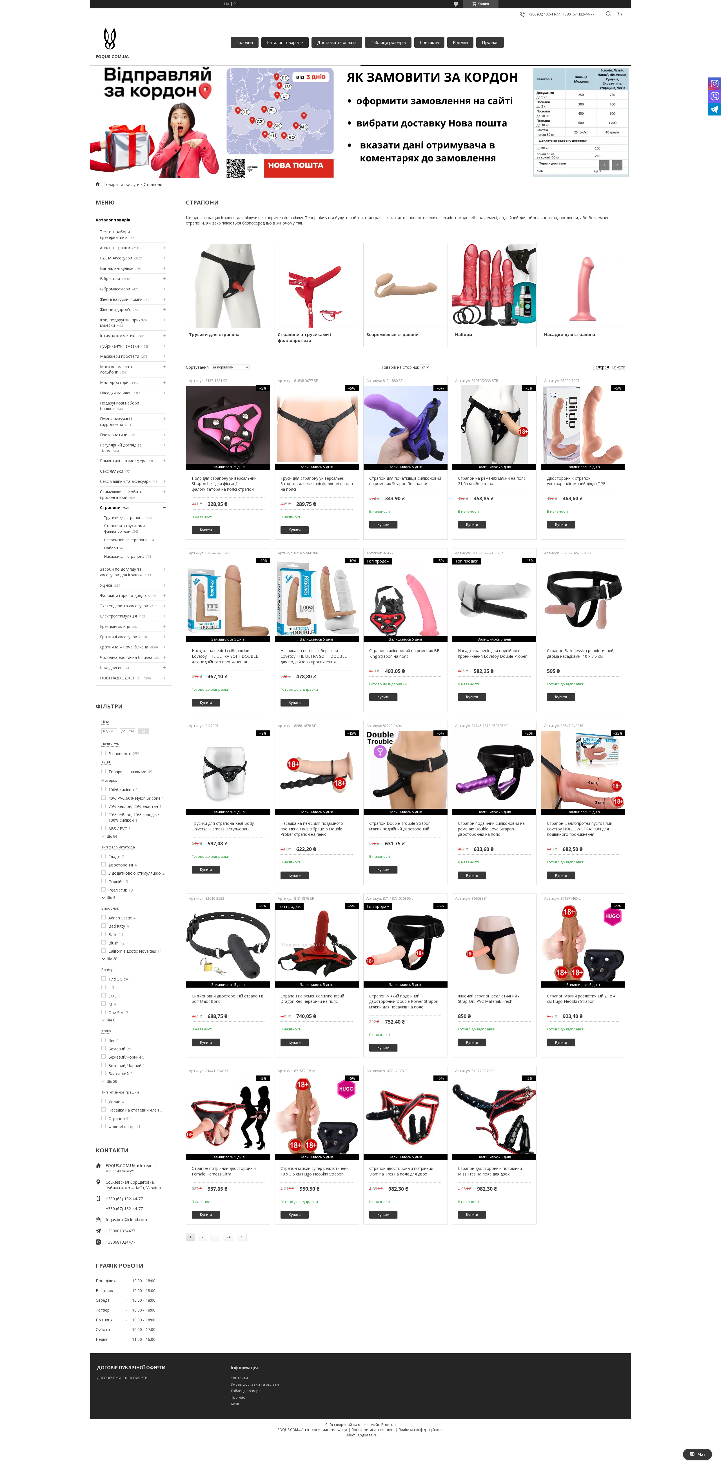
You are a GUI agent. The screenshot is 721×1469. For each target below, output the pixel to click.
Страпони (110, 507)
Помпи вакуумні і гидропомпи (116, 421)
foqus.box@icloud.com (126, 1219)
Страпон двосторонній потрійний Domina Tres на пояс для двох (401, 1171)
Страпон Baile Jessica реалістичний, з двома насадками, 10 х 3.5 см (582, 653)
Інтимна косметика (118, 335)
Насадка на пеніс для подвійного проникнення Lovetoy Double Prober (492, 653)
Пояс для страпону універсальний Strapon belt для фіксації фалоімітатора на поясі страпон (224, 483)
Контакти (429, 42)
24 (228, 1237)
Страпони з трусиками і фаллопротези (125, 528)
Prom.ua (388, 1424)
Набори (111, 547)
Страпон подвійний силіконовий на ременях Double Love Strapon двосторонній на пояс (491, 829)
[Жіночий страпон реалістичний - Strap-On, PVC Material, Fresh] (494, 945)
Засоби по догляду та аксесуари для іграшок (121, 571)
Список (618, 367)
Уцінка (106, 585)
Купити (206, 530)
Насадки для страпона (124, 556)
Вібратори (110, 278)
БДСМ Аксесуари (116, 258)
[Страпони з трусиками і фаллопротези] (317, 285)
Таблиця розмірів (388, 42)
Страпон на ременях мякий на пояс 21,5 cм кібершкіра (492, 480)
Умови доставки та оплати (255, 1384)
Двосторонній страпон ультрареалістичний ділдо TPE (576, 480)
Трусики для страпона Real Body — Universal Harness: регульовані (225, 826)
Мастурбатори (114, 382)
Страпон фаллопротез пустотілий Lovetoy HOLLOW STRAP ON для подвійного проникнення (579, 829)
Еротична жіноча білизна (124, 647)
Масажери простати (119, 356)
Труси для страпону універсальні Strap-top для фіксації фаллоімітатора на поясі (317, 483)
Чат (701, 1454)
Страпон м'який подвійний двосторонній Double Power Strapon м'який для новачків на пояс (403, 1001)
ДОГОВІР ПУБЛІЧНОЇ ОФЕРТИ (122, 1377)
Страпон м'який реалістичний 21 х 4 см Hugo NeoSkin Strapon (581, 998)
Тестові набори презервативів (115, 234)
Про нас (490, 42)
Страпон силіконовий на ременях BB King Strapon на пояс (404, 653)
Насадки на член (116, 392)
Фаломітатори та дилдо (123, 595)
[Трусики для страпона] (228, 285)
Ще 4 (111, 897)
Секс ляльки (111, 471)
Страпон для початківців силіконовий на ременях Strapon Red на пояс (405, 480)
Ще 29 (112, 1081)
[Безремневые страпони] (405, 285)
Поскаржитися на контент (373, 1429)
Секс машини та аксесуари (125, 481)
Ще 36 (112, 959)
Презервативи (113, 434)
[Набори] (494, 285)
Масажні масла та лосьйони (117, 369)
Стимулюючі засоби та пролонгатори (122, 494)
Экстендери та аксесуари (124, 605)
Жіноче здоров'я (115, 309)
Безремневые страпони (126, 539)
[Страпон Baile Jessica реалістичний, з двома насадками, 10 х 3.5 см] (583, 600)
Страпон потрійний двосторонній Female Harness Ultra (224, 1171)
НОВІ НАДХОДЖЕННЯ (121, 678)
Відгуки (460, 42)
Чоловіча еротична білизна (126, 657)
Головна (244, 42)
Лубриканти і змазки (119, 346)
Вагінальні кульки (116, 268)
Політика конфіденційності (421, 1429)
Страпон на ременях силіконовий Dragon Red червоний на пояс (312, 998)
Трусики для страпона (124, 517)
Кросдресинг (112, 667)
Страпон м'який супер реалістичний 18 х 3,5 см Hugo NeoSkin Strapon (315, 1171)
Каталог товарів (283, 42)
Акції (235, 1403)
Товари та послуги (121, 184)
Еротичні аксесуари (118, 636)
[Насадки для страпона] (583, 285)
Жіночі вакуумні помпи (121, 299)
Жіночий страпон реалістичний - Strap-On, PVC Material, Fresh (488, 998)
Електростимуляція (118, 616)
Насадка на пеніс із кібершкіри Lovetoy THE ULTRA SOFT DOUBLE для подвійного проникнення (225, 656)
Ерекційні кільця (115, 626)
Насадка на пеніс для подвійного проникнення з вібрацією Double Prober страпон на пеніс (312, 829)
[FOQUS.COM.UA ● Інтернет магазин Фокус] (110, 39)
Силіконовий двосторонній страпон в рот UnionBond (227, 998)
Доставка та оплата (337, 42)
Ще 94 (112, 836)
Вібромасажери (115, 289)
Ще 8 (111, 1020)
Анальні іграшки (115, 247)
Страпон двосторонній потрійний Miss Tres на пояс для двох (490, 1171)
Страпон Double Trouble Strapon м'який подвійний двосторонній (400, 826)
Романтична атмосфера (123, 460)
